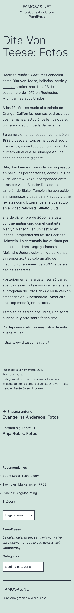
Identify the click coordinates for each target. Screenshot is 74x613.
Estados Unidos (32, 98)
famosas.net (37, 6)
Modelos (37, 388)
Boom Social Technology (21, 475)
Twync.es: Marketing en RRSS (24, 484)
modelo (9, 87)
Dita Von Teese (25, 81)
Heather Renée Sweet (21, 75)
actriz (59, 81)
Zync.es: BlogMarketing (20, 493)
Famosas (53, 379)
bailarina (53, 125)
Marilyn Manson (15, 229)
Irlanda (8, 235)
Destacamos (38, 379)
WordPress (38, 598)
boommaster (16, 374)
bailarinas (41, 383)
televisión (39, 285)
